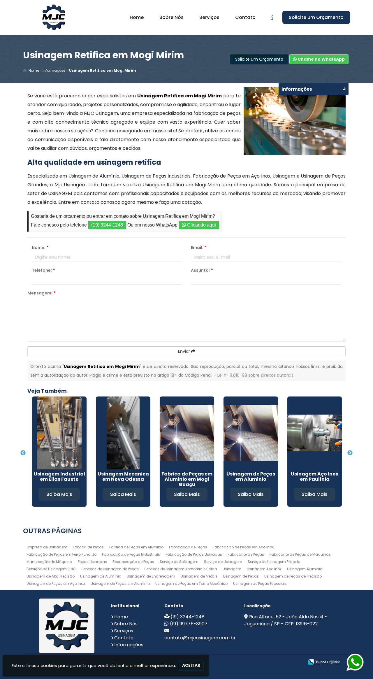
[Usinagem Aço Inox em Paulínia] (314, 432)
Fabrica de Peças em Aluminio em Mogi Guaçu (186, 479)
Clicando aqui (201, 224)
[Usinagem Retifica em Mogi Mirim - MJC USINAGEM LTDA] (53, 17)
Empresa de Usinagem (47, 547)
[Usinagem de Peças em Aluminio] (251, 432)
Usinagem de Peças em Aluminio (250, 477)
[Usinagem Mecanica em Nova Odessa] (123, 432)
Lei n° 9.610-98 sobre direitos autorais (255, 375)
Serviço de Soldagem (179, 561)
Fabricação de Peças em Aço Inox (243, 547)
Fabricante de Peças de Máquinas (300, 554)
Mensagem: (41, 293)
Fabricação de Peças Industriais (131, 554)
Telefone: (43, 270)
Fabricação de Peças (188, 547)
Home (137, 17)
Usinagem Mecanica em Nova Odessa (123, 477)
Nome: (40, 247)
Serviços (209, 17)
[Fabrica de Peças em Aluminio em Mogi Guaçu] (187, 432)
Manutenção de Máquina (49, 561)
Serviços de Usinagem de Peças (110, 568)
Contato (245, 17)
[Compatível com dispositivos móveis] (297, 662)
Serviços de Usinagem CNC (51, 568)
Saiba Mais (59, 494)
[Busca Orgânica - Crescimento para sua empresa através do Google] (324, 661)
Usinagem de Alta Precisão (51, 576)
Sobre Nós (171, 17)
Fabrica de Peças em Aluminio (136, 547)
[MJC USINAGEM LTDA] (67, 626)
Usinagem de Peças (241, 576)
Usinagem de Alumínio (100, 576)
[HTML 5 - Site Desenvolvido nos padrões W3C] (257, 662)
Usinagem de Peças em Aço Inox (56, 583)
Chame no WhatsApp (321, 59)
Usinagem (232, 568)
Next (350, 453)
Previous (23, 453)
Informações (128, 644)
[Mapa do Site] (242, 662)
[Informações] (272, 17)
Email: (198, 247)
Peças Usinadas (92, 561)
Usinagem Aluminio (304, 568)
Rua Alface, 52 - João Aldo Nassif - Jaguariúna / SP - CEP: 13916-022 (285, 620)
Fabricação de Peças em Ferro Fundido (61, 554)
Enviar (184, 351)
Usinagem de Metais (199, 576)
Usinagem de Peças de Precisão (293, 576)
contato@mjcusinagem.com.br (200, 637)
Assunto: (202, 270)
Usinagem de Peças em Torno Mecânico (191, 583)
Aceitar (191, 665)
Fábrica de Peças (88, 547)
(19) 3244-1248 (107, 224)
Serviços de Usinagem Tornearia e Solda (180, 568)
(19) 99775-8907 (188, 623)
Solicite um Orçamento (316, 17)
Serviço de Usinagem (223, 561)
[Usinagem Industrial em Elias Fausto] (59, 432)
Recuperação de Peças (133, 561)
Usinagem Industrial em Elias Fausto (59, 477)
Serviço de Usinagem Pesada (274, 561)
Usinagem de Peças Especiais (260, 583)
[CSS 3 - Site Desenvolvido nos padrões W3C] (277, 662)
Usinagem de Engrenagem (151, 576)
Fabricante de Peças (246, 554)
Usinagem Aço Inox (264, 568)
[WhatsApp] (352, 662)
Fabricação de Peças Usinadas (194, 554)
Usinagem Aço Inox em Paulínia (314, 477)
